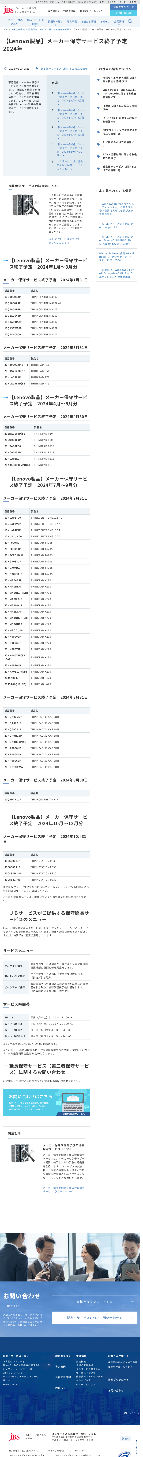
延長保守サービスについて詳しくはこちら (64, 240)
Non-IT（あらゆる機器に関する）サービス (26, 1365)
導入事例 (72, 21)
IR (101, 2)
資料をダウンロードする (94, 1301)
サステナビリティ (115, 2)
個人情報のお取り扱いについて (24, 1450)
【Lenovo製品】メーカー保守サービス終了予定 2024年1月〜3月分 (70, 96)
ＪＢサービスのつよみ (14, 21)
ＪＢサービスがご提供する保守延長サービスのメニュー (70, 165)
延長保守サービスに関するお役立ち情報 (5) (120, 168)
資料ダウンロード (123, 7)
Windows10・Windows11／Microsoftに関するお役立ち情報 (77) (120, 93)
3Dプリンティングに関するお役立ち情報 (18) (120, 131)
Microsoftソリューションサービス (22, 1376)
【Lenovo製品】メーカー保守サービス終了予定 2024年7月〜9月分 (70, 130)
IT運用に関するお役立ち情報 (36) (120, 107)
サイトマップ (81, 1450)
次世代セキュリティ (14, 1361)
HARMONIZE (10, 1384)
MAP (127, 1438)
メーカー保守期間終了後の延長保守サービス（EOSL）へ (64, 1189)
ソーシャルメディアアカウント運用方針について (78, 1455)
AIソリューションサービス (17, 1369)
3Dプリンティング (13, 1372)
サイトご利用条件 (56, 1450)
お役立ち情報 (88, 21)
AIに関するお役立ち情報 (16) (119, 144)
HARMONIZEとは (86, 2)
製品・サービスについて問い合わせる (95, 1317)
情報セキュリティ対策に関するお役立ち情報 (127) (120, 79)
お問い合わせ (124, 13)
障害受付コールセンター (92, 11)
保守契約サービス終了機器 (61, 11)
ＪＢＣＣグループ (43, 2)
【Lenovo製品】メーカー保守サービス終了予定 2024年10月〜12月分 (70, 149)
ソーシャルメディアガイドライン (24, 1455)
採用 (131, 2)
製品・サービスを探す (35, 21)
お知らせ (105, 21)
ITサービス (9, 1380)
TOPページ (134, 1412)
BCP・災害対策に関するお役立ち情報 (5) (120, 156)
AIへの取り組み (65, 2)
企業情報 (119, 21)
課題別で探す (55, 21)
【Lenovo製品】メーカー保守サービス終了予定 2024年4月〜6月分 (70, 113)
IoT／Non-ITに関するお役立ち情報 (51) (120, 119)
